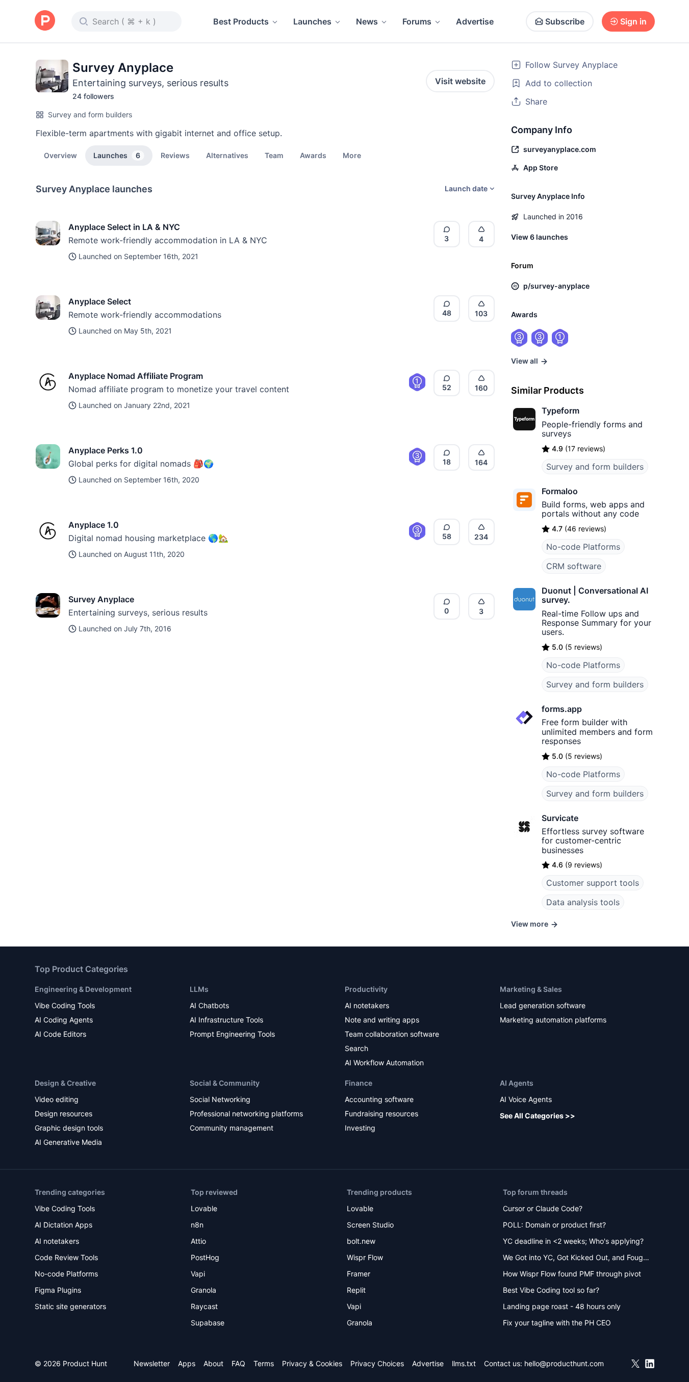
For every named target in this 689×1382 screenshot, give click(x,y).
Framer (358, 1273)
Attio (198, 1241)
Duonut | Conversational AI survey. (595, 595)
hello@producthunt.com (564, 1363)
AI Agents (516, 1083)
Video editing (57, 1099)
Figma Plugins (58, 1290)
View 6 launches (539, 237)
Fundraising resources (381, 1113)
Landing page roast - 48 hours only (562, 1306)
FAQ (238, 1363)
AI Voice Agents (526, 1099)
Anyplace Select (99, 301)
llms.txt (464, 1363)
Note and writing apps (382, 1019)
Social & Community (225, 1083)
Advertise (475, 21)
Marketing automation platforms (553, 1019)
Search (356, 1048)
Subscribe (564, 21)
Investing (360, 1127)
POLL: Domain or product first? (554, 1224)
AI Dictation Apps (63, 1224)
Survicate (560, 818)
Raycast (204, 1306)
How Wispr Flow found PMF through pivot (572, 1273)
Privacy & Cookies (312, 1363)
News (367, 21)
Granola (203, 1290)
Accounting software (379, 1099)
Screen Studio (370, 1224)
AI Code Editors (60, 1034)
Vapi (198, 1273)
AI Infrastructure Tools (226, 1019)
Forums (416, 21)
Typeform (560, 410)
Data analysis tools (583, 902)
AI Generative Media (68, 1142)
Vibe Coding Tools (65, 1005)
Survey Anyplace (101, 599)
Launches (312, 21)
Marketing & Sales (531, 989)
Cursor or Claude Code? (542, 1208)
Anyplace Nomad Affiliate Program (135, 376)
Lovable (204, 1208)
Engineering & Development (83, 989)
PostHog (205, 1257)
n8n (197, 1224)
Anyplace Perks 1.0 (105, 450)
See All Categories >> (537, 1115)
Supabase (207, 1322)
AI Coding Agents (64, 1019)
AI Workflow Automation (384, 1062)
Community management (231, 1127)
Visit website (460, 81)
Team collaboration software (392, 1034)
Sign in (633, 21)
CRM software (573, 566)
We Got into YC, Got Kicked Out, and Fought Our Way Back (576, 1258)
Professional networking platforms (246, 1113)
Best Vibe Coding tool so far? (551, 1290)
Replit (356, 1290)
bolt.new (361, 1241)
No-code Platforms (583, 547)
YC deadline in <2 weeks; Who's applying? (573, 1241)
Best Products (241, 21)
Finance (358, 1083)
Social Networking (220, 1099)
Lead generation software (542, 1005)
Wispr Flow (365, 1257)
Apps (186, 1363)
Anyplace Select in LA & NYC (124, 227)
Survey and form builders (90, 114)
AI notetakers (367, 1005)
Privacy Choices (377, 1363)
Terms (263, 1363)
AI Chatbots (209, 1005)
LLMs (199, 989)
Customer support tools (592, 883)
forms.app (562, 709)
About (213, 1363)
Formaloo (560, 491)
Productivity (366, 989)
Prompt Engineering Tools (232, 1034)
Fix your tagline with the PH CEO (557, 1322)
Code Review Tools (66, 1257)
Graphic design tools (69, 1127)
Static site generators (70, 1306)
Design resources (63, 1113)
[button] (352, 155)
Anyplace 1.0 (93, 525)
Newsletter (152, 1363)
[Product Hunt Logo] (45, 21)
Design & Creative (65, 1083)
